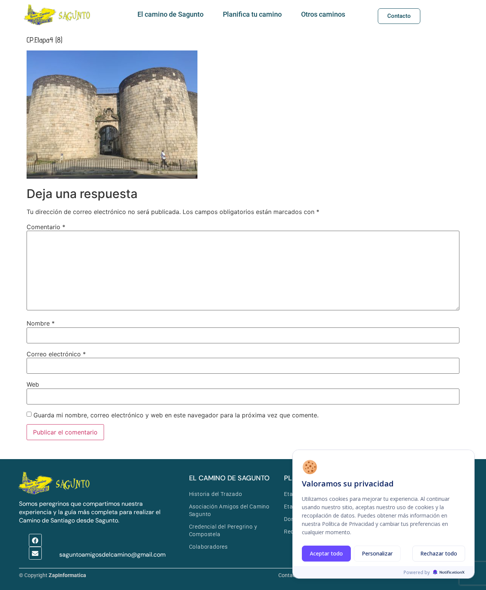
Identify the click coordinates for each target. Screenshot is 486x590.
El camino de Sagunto (170, 14)
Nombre (41, 323)
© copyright (52, 575)
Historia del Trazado (215, 494)
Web (33, 384)
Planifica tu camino (252, 14)
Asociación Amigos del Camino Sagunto (229, 510)
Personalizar (377, 553)
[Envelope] (35, 553)
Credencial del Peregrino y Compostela (223, 530)
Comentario (46, 227)
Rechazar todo (438, 553)
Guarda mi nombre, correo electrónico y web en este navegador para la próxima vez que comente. (176, 415)
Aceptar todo (326, 553)
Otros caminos (323, 14)
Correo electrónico (56, 354)
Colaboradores (208, 547)
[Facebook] (35, 540)
